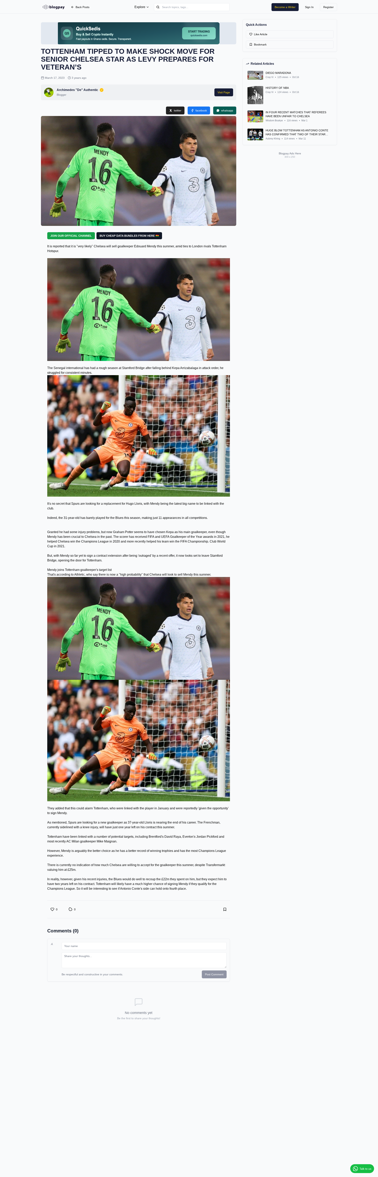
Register (328, 7)
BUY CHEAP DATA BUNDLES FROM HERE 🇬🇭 (129, 235)
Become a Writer (285, 7)
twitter (177, 110)
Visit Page (224, 92)
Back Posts (82, 7)
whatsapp (227, 110)
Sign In (309, 7)
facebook (201, 110)
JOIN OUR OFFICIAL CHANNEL (71, 235)
